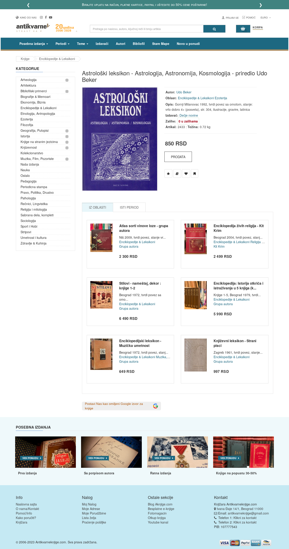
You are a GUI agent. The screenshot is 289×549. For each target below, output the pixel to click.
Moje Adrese (91, 508)
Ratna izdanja (160, 473)
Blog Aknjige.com (160, 504)
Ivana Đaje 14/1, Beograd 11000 (240, 508)
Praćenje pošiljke (94, 522)
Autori (120, 43)
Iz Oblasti (97, 207)
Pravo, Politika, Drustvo (37, 192)
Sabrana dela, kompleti (37, 215)
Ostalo (25, 175)
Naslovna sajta (26, 504)
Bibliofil (139, 43)
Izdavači (102, 43)
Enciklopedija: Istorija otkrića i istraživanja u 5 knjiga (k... (238, 286)
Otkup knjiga (157, 517)
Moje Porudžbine (94, 513)
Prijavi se (232, 17)
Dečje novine (188, 115)
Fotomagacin (157, 513)
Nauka (25, 170)
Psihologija (28, 198)
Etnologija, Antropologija (38, 113)
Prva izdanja (27, 473)
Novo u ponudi (188, 43)
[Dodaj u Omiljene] (186, 173)
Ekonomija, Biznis (33, 102)
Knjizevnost (29, 147)
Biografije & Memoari (35, 96)
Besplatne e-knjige (161, 508)
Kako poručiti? (26, 517)
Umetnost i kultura (34, 237)
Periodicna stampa (34, 187)
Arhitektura (28, 85)
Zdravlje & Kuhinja (34, 243)
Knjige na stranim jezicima (39, 141)
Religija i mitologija (34, 209)
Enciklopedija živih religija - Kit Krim (239, 228)
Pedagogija (29, 181)
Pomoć (251, 17)
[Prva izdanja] (45, 452)
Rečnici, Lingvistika (34, 203)
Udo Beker (183, 92)
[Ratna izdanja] (177, 452)
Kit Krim (219, 246)
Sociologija (28, 220)
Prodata (178, 157)
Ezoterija (27, 119)
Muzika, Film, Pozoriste (37, 158)
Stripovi (26, 232)
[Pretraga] (214, 29)
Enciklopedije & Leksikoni (57, 58)
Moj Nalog (89, 504)
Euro (264, 17)
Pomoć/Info (24, 513)
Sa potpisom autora (99, 473)
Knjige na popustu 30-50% (236, 473)
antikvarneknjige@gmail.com (248, 513)
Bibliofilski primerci (34, 91)
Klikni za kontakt (244, 517)
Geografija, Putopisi (35, 130)
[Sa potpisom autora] (111, 452)
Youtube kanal (158, 522)
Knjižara (21, 522)
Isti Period (129, 207)
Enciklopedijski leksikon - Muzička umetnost (140, 343)
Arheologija (29, 79)
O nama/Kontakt (27, 508)
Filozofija (27, 124)
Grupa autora (128, 246)
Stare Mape (160, 43)
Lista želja (89, 517)
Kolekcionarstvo (32, 153)
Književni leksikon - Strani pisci (235, 343)
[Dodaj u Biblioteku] (177, 173)
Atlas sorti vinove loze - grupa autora (143, 228)
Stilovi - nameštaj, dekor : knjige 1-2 (140, 286)
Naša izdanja (30, 164)
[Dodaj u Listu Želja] (168, 173)
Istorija (25, 136)
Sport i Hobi (29, 226)
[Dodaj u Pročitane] (194, 173)
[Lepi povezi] (243, 452)
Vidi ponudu (30, 458)
